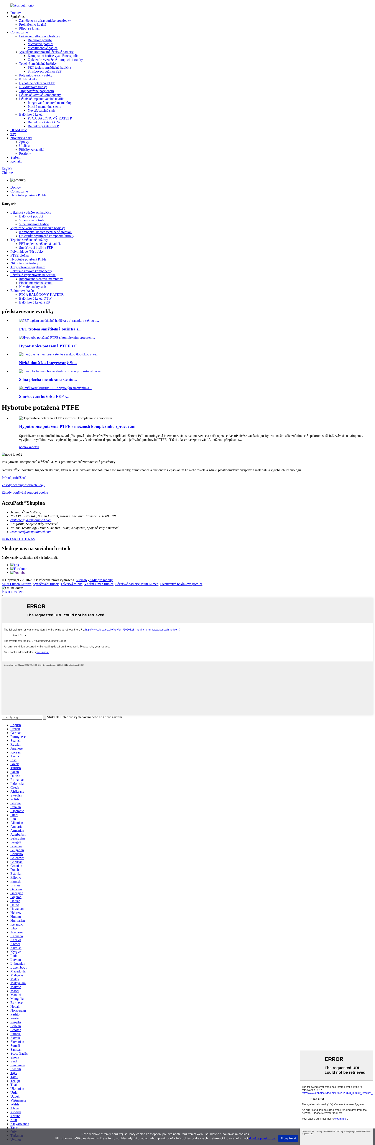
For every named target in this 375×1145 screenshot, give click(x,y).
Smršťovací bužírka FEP (45, 71)
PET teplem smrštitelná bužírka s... (50, 329)
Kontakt (15, 161)
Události (25, 146)
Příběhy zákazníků (31, 149)
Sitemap (81, 580)
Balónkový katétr (31, 114)
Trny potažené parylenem (36, 91)
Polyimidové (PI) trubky (35, 75)
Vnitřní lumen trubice (98, 584)
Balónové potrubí (40, 40)
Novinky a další (21, 138)
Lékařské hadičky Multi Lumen (136, 584)
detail (35, 447)
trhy (13, 134)
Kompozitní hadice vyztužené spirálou (54, 56)
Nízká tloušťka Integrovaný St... (48, 362)
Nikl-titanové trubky (33, 87)
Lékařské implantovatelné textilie (41, 99)
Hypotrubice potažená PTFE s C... (50, 346)
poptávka (25, 447)
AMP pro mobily (101, 580)
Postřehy (25, 153)
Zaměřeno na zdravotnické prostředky (45, 20)
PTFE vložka (28, 79)
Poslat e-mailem (12, 592)
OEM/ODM (18, 130)
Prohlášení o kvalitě (32, 24)
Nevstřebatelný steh (41, 110)
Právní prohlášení (14, 478)
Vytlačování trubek (46, 584)
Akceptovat (288, 1138)
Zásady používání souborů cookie (25, 492)
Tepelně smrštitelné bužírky (38, 63)
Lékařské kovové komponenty (40, 95)
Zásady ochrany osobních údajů (23, 485)
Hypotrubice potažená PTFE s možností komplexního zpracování (77, 426)
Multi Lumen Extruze (16, 584)
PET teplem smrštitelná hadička (49, 67)
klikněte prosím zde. (262, 1138)
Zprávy (24, 142)
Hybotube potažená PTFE (37, 83)
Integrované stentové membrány (50, 103)
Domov (15, 13)
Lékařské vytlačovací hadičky (39, 36)
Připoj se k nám (29, 28)
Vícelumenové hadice (43, 48)
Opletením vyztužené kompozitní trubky (55, 59)
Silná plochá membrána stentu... (48, 379)
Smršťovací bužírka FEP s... (44, 396)
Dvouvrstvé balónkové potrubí (181, 584)
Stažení (15, 157)
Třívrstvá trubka (71, 584)
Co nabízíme (19, 32)
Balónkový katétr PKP (43, 126)
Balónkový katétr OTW (44, 122)
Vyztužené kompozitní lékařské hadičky (46, 52)
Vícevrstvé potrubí (40, 44)
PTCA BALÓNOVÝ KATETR (50, 118)
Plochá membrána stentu (44, 106)
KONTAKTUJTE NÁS (18, 539)
